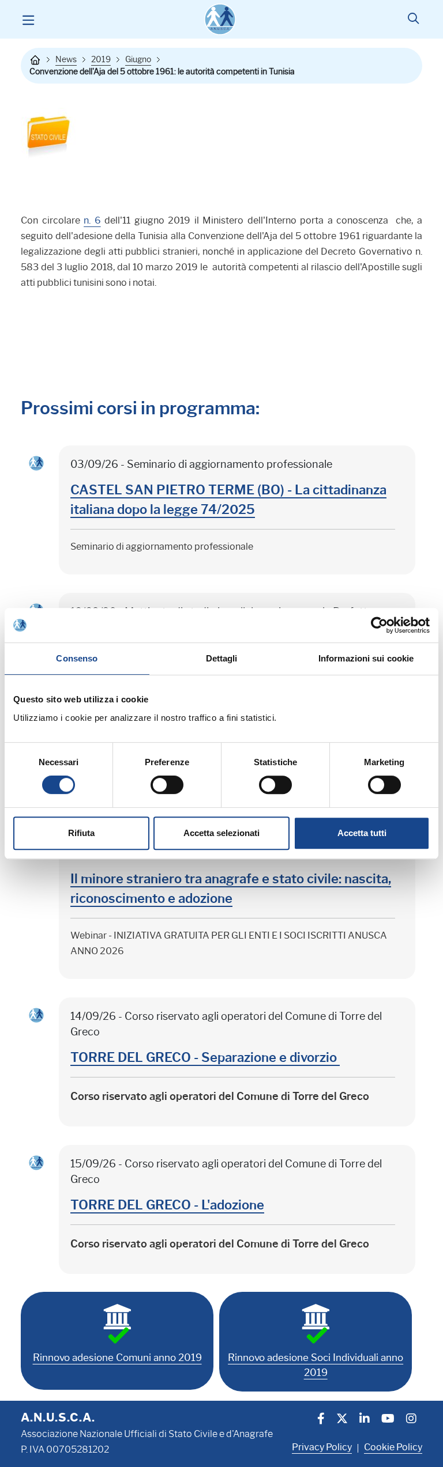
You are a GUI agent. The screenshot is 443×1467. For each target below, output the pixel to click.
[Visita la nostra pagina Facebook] (321, 1420)
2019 (101, 59)
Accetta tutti (361, 833)
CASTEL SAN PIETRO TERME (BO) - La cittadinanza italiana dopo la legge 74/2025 (228, 499)
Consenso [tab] (76, 658)
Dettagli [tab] (222, 658)
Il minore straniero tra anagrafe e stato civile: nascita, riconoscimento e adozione (230, 888)
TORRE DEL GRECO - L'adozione (167, 1205)
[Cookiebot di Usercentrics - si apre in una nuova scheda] (379, 625)
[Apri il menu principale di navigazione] (28, 19)
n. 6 (92, 220)
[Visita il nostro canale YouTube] (388, 1420)
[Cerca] (413, 19)
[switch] (167, 785)
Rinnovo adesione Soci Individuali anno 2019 (315, 1365)
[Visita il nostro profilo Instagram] (411, 1420)
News (66, 59)
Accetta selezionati (221, 833)
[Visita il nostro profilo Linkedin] (364, 1420)
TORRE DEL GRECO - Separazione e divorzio (205, 1057)
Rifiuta (81, 833)
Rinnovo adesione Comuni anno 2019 (117, 1357)
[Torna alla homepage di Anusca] (220, 19)
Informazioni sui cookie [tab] (366, 658)
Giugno (138, 59)
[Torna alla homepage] (35, 60)
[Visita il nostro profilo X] (342, 1420)
